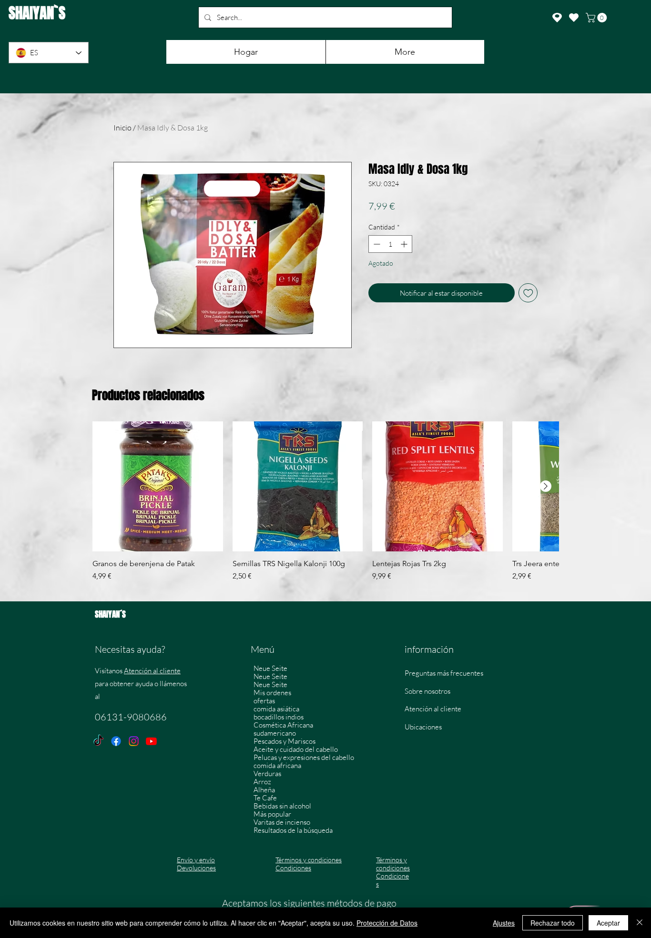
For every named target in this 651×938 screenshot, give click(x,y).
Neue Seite (270, 668)
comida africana (277, 765)
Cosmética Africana (283, 725)
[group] (325, 506)
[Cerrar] (639, 922)
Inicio (122, 127)
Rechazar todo (552, 923)
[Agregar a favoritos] (528, 293)
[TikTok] (98, 741)
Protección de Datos (386, 923)
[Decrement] (376, 244)
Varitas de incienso (282, 822)
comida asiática (276, 709)
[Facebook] (116, 741)
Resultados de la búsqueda (293, 830)
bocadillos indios (279, 717)
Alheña (264, 790)
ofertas (264, 701)
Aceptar (608, 923)
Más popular (272, 814)
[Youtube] (151, 741)
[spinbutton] (390, 244)
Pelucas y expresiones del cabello (304, 757)
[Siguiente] (545, 486)
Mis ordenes (272, 693)
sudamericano (275, 733)
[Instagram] (133, 741)
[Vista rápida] (157, 486)
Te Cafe (265, 798)
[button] (597, 17)
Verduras (267, 773)
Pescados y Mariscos (284, 741)
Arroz (262, 782)
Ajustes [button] (504, 923)
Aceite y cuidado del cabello (296, 749)
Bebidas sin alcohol (282, 806)
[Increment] (405, 244)
